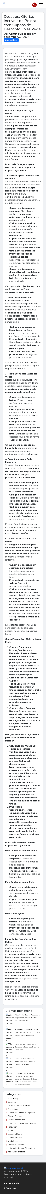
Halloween (12, 1127)
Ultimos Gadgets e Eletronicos (21, 1148)
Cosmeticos (12, 1109)
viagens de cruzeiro (16, 1152)
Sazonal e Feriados (15, 1145)
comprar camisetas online (19, 1105)
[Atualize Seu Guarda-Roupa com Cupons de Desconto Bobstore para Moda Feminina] (10, 1020)
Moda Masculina (14, 1141)
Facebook (10, 1188)
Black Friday (12, 1098)
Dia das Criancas (14, 1116)
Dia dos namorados (16, 1120)
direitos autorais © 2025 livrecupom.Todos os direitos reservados (18, 1174)
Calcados (11, 1102)
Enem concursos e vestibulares (21, 1123)
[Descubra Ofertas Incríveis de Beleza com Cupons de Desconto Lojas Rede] (10, 1049)
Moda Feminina (14, 1137)
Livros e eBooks (14, 1134)
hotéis (10, 1130)
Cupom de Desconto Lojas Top (21, 1113)
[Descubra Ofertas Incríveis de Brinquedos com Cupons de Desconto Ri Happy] (10, 1064)
